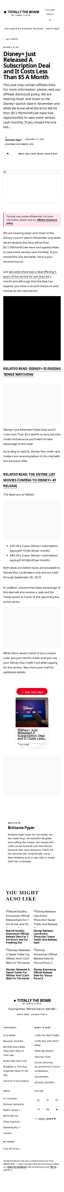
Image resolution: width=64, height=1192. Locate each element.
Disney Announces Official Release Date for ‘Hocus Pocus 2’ (45, 974)
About (50, 14)
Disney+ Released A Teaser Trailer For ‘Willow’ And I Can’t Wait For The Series (17, 974)
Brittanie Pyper (21, 827)
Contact (7, 1133)
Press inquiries (11, 1121)
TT (48, 1100)
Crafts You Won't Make (47, 1035)
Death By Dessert (44, 1050)
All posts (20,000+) (44, 1082)
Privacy (7, 1184)
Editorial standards (13, 1104)
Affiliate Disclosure (33, 1186)
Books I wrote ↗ (12, 1110)
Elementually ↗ (11, 1127)
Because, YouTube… (14, 1041)
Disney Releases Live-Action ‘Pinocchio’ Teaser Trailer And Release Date (45, 936)
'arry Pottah (9, 1035)
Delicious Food (42, 1056)
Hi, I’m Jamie (10, 1098)
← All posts (10, 39)
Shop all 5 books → (12, 1148)
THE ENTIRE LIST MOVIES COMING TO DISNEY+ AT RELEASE (29, 480)
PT (57, 1100)
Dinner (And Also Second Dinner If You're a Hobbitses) (47, 1066)
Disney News (42, 1076)
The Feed (50, 10)
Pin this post (32, 692)
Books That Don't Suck (15, 1060)
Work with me (10, 1115)
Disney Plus (11, 47)
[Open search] (50, 20)
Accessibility (53, 1184)
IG (38, 1100)
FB (47, 1109)
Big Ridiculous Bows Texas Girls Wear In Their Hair (14, 1051)
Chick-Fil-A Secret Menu (16, 1080)
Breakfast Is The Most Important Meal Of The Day (15, 1071)
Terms (19, 1184)
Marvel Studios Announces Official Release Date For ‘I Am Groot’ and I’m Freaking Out (17, 936)
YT (38, 1109)
